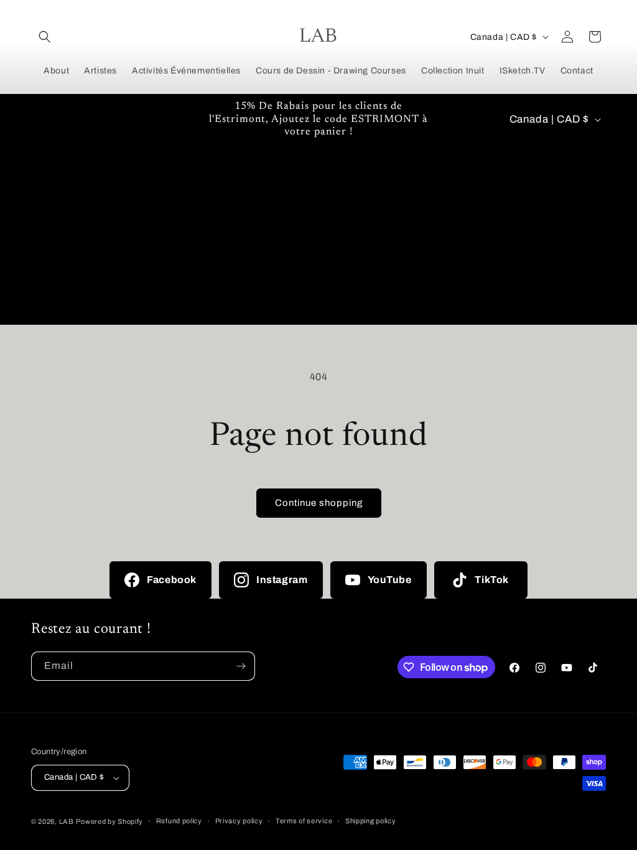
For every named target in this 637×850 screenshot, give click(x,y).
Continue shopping (319, 503)
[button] (44, 36)
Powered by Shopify (109, 821)
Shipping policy (370, 820)
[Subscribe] (240, 666)
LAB (66, 821)
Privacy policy (239, 820)
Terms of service (304, 820)
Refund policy (179, 820)
